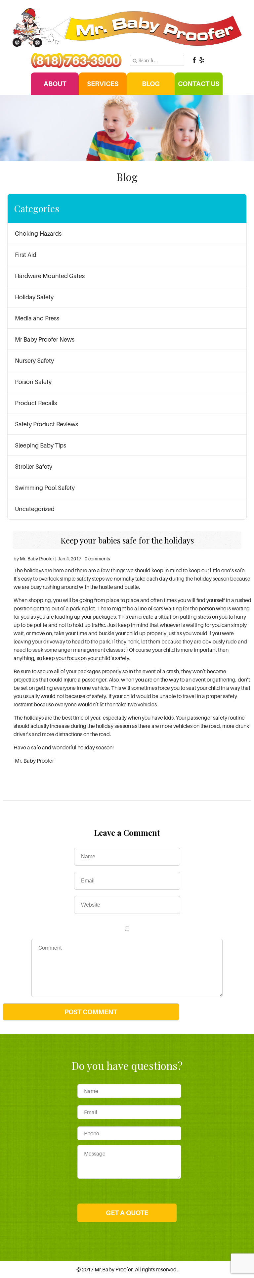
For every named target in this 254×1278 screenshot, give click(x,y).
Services (102, 84)
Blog (151, 84)
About (55, 84)
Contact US (198, 84)
